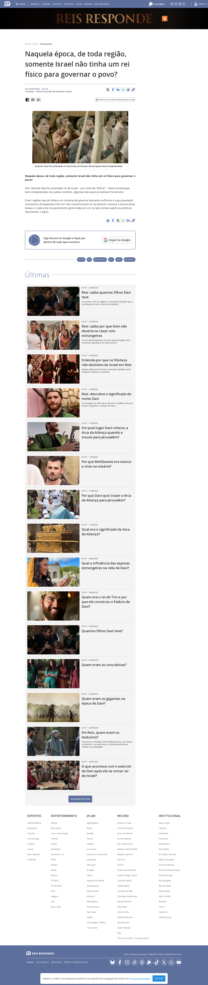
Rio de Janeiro (93, 906)
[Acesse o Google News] (128, 90)
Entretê (57, 4)
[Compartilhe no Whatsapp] (123, 89)
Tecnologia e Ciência (96, 922)
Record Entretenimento (169, 870)
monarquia (129, 259)
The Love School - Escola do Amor (133, 938)
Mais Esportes (33, 854)
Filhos (53, 859)
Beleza (54, 823)
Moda (53, 870)
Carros (90, 838)
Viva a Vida (56, 906)
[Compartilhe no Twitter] (107, 89)
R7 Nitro (55, 880)
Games (54, 864)
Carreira (162, 828)
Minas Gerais (93, 891)
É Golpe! (90, 870)
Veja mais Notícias (80, 799)
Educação (91, 864)
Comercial (163, 833)
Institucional (170, 816)
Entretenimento (64, 816)
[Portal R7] (7, 3)
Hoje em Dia (123, 912)
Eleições (46, 4)
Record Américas (166, 864)
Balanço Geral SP (125, 854)
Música (54, 875)
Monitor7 (91, 896)
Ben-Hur (121, 859)
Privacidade (56, 962)
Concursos (92, 849)
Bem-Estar (56, 828)
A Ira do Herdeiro (125, 828)
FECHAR (159, 978)
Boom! (120, 864)
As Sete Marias (124, 838)
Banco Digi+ (164, 823)
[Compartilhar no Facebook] (112, 89)
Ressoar (162, 901)
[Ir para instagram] (180, 4)
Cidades (90, 844)
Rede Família (165, 896)
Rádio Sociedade (166, 859)
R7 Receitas (56, 885)
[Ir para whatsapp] (171, 962)
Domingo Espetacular (127, 896)
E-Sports (31, 833)
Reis (35, 44)
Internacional (93, 885)
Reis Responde (46, 44)
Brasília (35, 4)
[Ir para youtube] (179, 962)
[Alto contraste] (27, 99)
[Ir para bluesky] (112, 962)
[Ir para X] (176, 4)
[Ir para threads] (142, 962)
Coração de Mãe (125, 891)
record (81, 259)
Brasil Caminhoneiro (126, 870)
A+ (33, 100)
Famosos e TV (57, 854)
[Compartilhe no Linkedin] (118, 89)
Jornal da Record (124, 917)
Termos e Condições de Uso (76, 962)
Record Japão (165, 880)
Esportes (69, 4)
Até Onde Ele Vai (124, 844)
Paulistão (31, 859)
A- (38, 100)
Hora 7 (90, 875)
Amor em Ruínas (125, 833)
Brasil (89, 828)
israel (118, 259)
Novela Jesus (123, 922)
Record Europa (165, 875)
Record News (102, 4)
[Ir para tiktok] (157, 962)
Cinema (54, 838)
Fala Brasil (122, 906)
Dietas (54, 844)
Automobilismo (34, 823)
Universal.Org (165, 917)
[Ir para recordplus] (149, 962)
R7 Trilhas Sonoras (167, 854)
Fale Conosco (42, 962)
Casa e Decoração (59, 833)
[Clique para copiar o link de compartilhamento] (133, 89)
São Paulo (91, 912)
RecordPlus (164, 849)
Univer (162, 906)
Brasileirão (32, 828)
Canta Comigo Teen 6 (127, 875)
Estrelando (56, 849)
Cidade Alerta (123, 885)
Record (88, 4)
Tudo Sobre (92, 927)
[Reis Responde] (104, 18)
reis (89, 259)
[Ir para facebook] (172, 4)
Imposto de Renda (95, 880)
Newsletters (164, 844)
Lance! (30, 849)
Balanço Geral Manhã (127, 849)
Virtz (53, 901)
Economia (91, 859)
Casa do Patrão (124, 880)
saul (111, 259)
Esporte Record (124, 901)
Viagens (54, 896)
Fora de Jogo (33, 838)
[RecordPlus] (157, 3)
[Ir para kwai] (134, 962)
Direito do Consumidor (97, 854)
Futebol (30, 844)
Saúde (89, 917)
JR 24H (79, 4)
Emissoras (163, 838)
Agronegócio (92, 823)
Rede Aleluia (164, 891)
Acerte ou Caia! (124, 823)
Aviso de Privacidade (140, 978)
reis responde (100, 259)
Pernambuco (92, 901)
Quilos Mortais (124, 927)
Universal (163, 912)
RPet (53, 891)
